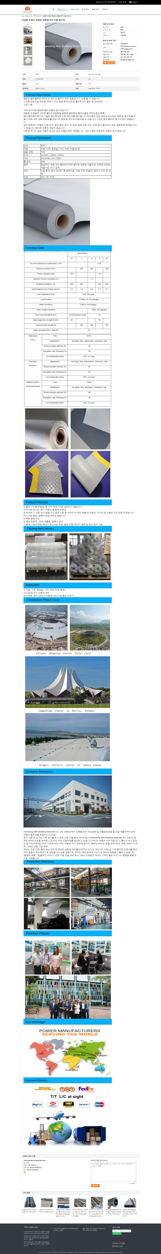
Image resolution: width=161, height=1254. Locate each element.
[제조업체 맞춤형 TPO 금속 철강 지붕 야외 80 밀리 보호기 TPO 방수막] (113, 1203)
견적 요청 (122, 2)
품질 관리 (95, 9)
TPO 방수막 (37, 16)
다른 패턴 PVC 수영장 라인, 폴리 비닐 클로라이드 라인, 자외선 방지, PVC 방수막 (37, 1232)
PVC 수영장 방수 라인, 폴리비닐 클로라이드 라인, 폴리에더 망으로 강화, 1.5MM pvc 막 (36, 1243)
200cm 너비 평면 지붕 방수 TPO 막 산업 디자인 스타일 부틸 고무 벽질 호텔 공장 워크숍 (96, 1213)
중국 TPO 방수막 (54, 1252)
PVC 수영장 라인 (31, 1227)
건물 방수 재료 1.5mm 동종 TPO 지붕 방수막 (29, 1211)
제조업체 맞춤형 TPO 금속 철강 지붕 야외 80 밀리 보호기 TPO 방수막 (113, 1212)
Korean (134, 2)
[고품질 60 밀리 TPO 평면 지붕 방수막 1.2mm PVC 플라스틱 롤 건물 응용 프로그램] (63, 1203)
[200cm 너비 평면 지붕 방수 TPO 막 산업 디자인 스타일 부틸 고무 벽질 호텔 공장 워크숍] (97, 1203)
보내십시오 (117, 1233)
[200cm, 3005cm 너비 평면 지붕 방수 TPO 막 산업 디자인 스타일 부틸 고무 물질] (80, 1203)
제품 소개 (61, 9)
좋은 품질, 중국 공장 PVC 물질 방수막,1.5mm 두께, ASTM (94, 1229)
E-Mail (114, 1243)
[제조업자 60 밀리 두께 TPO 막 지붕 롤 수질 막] (47, 1203)
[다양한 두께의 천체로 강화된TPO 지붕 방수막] (68, 46)
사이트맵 (121, 1243)
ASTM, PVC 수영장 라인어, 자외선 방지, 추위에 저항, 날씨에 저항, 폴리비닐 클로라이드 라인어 (36, 1237)
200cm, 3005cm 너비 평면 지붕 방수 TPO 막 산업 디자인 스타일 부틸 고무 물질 (80, 1213)
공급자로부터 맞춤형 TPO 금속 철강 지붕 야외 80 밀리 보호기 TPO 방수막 (130, 1213)
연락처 (105, 9)
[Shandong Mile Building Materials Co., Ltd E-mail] (24, 1172)
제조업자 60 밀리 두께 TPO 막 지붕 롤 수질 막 (46, 1211)
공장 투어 (85, 9)
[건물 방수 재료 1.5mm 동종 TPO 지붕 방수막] (30, 1203)
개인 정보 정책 (43, 1252)
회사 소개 (75, 9)
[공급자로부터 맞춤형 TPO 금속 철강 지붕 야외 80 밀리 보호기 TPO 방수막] (130, 1203)
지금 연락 (110, 63)
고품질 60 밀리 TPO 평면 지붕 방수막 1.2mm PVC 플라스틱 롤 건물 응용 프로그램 (63, 1213)
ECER (120, 1252)
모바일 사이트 (118, 1246)
